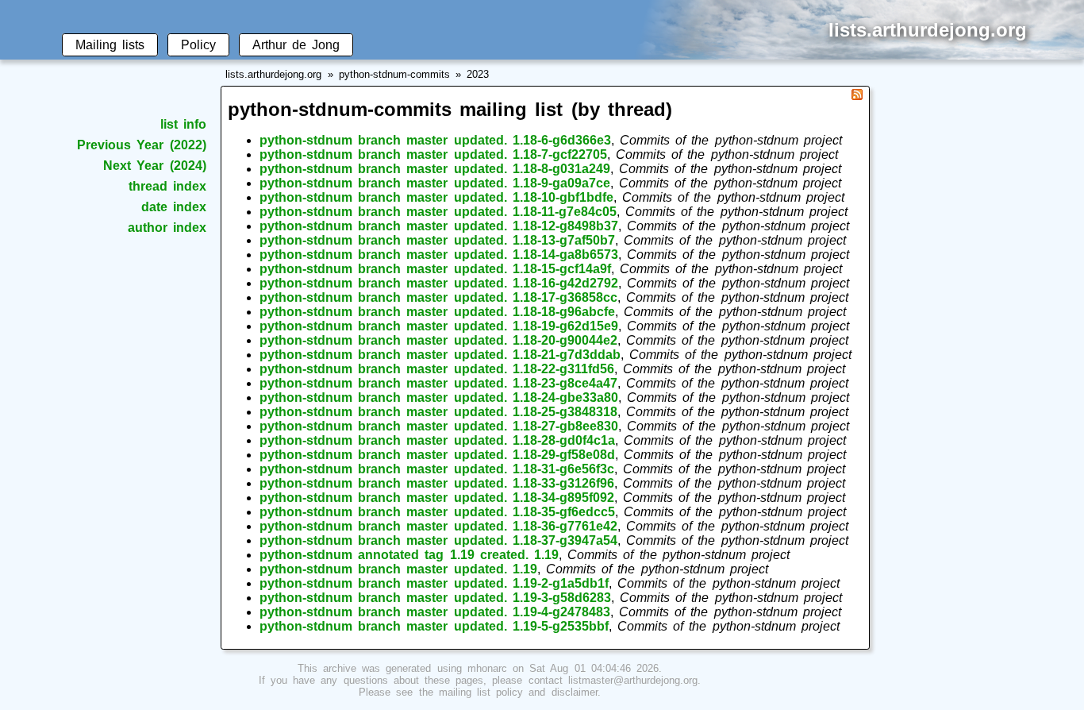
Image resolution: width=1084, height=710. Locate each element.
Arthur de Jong (296, 45)
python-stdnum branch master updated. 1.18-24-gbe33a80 (438, 397)
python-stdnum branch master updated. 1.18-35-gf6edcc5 (437, 512)
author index (167, 227)
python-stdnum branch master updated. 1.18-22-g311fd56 (436, 369)
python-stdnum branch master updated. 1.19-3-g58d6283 (435, 597)
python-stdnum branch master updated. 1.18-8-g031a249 (434, 169)
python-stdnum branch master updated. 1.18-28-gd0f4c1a (437, 440)
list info (183, 124)
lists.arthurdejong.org (273, 74)
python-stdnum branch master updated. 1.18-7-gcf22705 (433, 154)
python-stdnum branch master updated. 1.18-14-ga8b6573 (438, 254)
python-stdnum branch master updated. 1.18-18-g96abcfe (437, 311)
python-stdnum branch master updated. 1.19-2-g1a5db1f (434, 583)
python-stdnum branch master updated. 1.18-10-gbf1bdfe (436, 197)
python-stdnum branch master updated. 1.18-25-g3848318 (438, 412)
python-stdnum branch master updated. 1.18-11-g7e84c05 (438, 211)
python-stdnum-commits (394, 74)
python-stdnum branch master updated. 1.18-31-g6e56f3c (436, 469)
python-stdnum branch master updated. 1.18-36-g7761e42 (438, 526)
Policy (198, 45)
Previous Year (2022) (141, 145)
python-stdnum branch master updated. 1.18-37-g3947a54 (438, 540)
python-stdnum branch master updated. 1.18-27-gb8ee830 (438, 426)
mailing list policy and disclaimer (518, 692)
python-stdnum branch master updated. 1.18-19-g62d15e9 (438, 326)
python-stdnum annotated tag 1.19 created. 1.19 (409, 554)
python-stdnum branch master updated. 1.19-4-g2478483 (434, 612)
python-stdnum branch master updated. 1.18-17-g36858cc (438, 297)
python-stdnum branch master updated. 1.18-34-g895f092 (436, 497)
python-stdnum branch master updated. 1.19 (398, 569)
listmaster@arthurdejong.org (633, 680)
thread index (167, 186)
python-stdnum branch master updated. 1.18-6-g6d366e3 (435, 140)
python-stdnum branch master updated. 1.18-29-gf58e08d (437, 454)
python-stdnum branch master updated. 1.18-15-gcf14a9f (435, 269)
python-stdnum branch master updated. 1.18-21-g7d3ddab (440, 354)
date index (173, 207)
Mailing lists (109, 45)
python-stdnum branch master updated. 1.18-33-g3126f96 (436, 483)
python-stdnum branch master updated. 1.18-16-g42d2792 (438, 283)
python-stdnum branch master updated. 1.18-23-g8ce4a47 (438, 383)
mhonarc (487, 668)
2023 (478, 74)
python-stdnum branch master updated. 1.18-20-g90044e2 (438, 340)
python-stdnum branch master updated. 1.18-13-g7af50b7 (437, 240)
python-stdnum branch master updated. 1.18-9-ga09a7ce (434, 183)
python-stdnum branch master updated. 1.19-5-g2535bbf (434, 626)
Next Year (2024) (154, 165)
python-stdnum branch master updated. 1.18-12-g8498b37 (438, 226)
